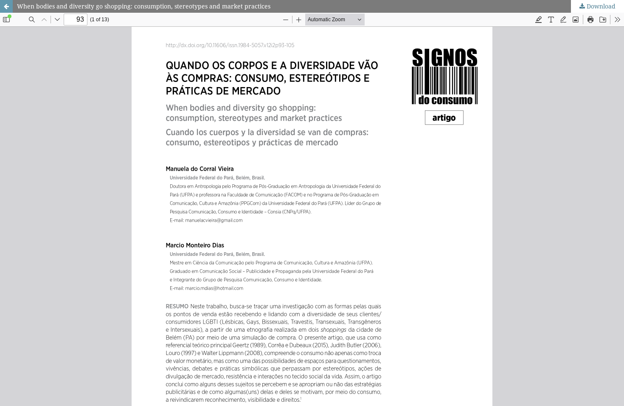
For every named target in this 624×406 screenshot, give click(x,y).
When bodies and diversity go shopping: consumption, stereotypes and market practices (143, 6)
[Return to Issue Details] (6, 6)
